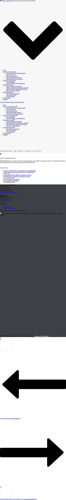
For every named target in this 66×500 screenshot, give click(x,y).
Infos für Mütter (10, 82)
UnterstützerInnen (8, 92)
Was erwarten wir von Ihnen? (14, 79)
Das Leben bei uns (11, 76)
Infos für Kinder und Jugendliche (15, 83)
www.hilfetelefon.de (5, 201)
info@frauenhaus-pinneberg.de (9, 192)
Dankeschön (6, 98)
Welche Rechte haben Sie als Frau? (16, 89)
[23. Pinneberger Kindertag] (11, 179)
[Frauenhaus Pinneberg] (12, 102)
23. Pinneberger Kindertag (10, 181)
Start (4, 70)
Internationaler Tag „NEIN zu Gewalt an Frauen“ (16, 176)
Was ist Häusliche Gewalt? (14, 86)
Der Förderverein (11, 95)
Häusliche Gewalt (8, 85)
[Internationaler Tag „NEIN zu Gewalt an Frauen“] (17, 175)
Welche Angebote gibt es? (13, 77)
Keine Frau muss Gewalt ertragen (16, 73)
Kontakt (5, 99)
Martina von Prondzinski (42, 336)
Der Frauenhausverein (12, 93)
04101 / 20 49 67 (6, 1)
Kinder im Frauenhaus (9, 80)
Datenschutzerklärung (10, 208)
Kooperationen (10, 96)
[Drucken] (0, 154)
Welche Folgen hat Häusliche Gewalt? (17, 88)
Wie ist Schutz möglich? (13, 90)
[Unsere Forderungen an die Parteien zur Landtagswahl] (19, 170)
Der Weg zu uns (11, 74)
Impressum (7, 206)
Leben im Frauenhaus (9, 71)
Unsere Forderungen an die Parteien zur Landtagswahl (19, 172)
